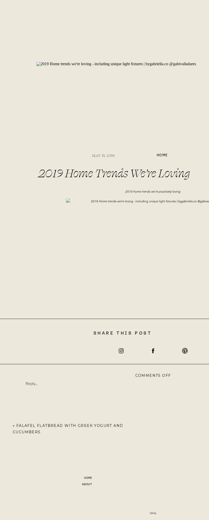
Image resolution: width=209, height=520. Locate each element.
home (162, 155)
